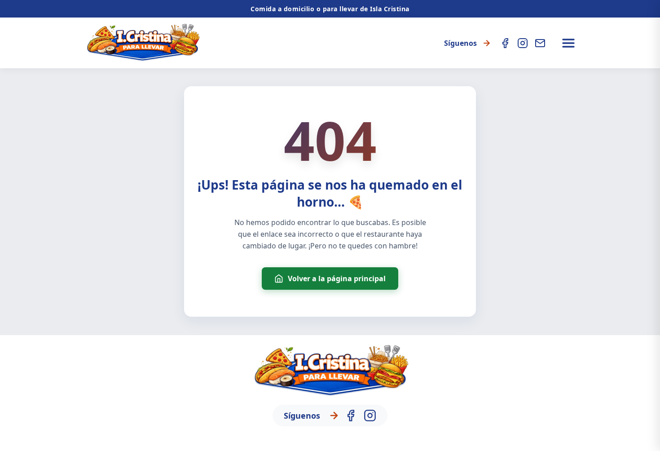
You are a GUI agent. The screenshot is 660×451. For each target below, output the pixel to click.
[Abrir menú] (568, 43)
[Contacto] (540, 43)
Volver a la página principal (337, 278)
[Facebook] (505, 43)
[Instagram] (522, 43)
